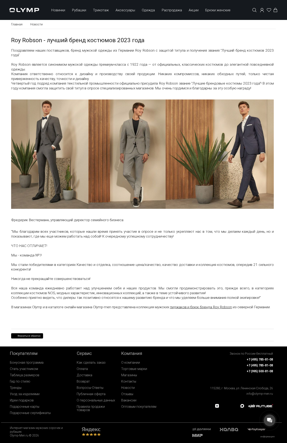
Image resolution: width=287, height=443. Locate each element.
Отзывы (127, 394)
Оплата (82, 369)
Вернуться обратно (29, 336)
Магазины (129, 375)
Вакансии (128, 400)
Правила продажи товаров (91, 408)
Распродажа (172, 10)
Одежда (148, 10)
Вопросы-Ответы (90, 388)
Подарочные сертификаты (30, 413)
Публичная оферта (91, 394)
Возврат (83, 381)
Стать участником (24, 369)
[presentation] (143, 221)
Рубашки (79, 10)
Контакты (128, 381)
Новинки (58, 10)
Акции (194, 10)
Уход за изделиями (24, 394)
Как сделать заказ (91, 363)
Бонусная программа (26, 363)
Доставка (84, 375)
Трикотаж (101, 10)
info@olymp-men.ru (259, 393)
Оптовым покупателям (138, 407)
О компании (130, 363)
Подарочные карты (24, 407)
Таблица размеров (24, 375)
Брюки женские (217, 10)
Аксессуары (125, 10)
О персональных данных (96, 400)
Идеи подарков (22, 400)
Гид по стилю (20, 381)
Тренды (15, 388)
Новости (128, 388)
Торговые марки (134, 369)
